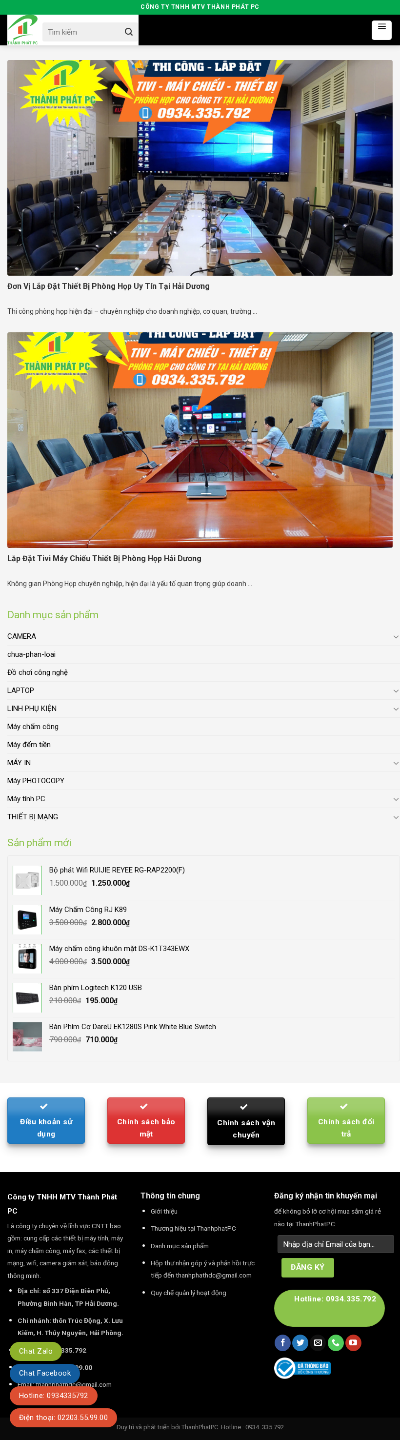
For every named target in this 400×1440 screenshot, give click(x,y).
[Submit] (128, 32)
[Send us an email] (318, 1343)
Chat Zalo (36, 1351)
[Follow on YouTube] (353, 1343)
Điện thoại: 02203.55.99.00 (63, 1417)
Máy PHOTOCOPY (35, 780)
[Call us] (336, 1343)
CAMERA (21, 636)
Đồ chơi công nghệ (37, 672)
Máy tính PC (26, 798)
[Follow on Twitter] (300, 1343)
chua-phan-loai (31, 654)
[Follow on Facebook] (283, 1343)
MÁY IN (19, 762)
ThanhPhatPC (199, 1427)
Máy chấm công (33, 726)
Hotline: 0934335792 (53, 1395)
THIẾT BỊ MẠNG (32, 816)
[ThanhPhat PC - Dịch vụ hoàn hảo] (22, 30)
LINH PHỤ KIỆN (32, 708)
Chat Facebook (45, 1373)
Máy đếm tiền (29, 744)
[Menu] (382, 30)
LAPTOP (20, 690)
